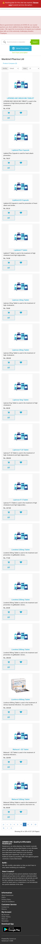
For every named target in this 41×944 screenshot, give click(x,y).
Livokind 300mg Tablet (21, 649)
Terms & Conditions (8, 901)
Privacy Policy (6, 899)
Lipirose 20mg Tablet (20, 350)
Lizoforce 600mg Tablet (20, 699)
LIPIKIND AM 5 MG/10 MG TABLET (20, 98)
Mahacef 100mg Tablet (20, 799)
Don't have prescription (20, 52)
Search (35, 42)
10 (35, 824)
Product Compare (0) (10, 63)
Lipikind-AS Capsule (20, 200)
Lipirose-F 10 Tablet (20, 450)
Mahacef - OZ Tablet (20, 749)
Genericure (12, 939)
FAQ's (4, 897)
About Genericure (7, 895)
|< (3, 824)
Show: (25, 68)
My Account (5, 914)
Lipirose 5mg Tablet (20, 400)
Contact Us (5, 907)
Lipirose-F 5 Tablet (20, 500)
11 (3, 828)
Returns (4, 909)
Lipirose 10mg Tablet (20, 300)
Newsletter (5, 921)
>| (11, 828)
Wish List (5, 919)
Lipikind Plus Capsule (20, 150)
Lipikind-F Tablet (20, 250)
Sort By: (5, 68)
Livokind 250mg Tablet (21, 600)
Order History (6, 917)
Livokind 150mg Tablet (21, 550)
